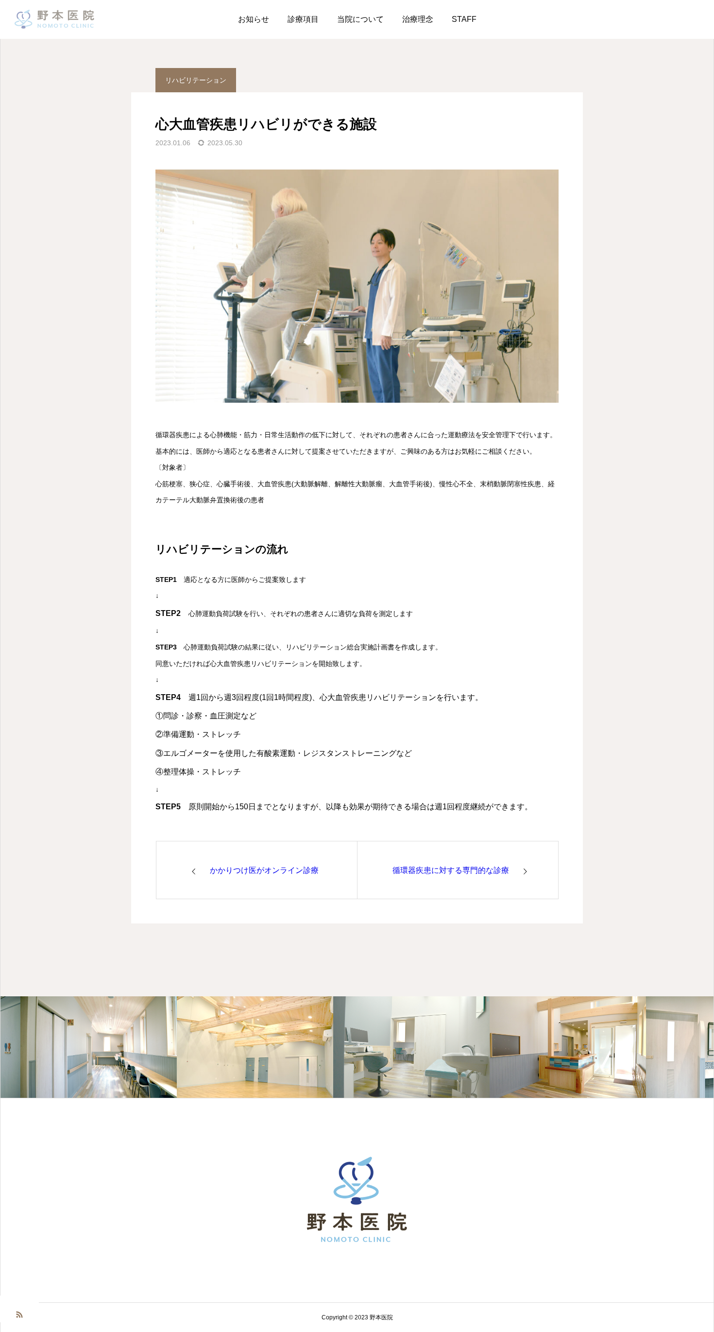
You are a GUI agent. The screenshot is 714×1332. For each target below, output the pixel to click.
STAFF (464, 19)
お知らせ (253, 19)
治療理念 (417, 19)
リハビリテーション (195, 80)
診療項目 (303, 19)
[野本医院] (54, 19)
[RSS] (19, 1313)
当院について (360, 19)
